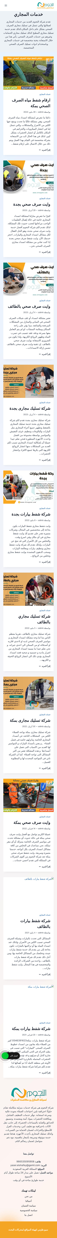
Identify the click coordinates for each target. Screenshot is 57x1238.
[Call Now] (5, 1055)
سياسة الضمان (28, 1205)
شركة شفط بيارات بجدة (31, 514)
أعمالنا (28, 1201)
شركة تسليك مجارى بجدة (30, 408)
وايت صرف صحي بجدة (31, 204)
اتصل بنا (28, 1215)
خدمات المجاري (44, 94)
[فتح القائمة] (5, 5)
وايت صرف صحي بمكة (32, 822)
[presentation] (28, 73)
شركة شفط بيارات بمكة (31, 1028)
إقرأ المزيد (44, 150)
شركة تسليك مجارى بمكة (30, 720)
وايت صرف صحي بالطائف (29, 306)
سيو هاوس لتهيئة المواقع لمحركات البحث (28, 1229)
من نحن (28, 1196)
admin (41, 112)
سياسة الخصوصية (28, 1210)
